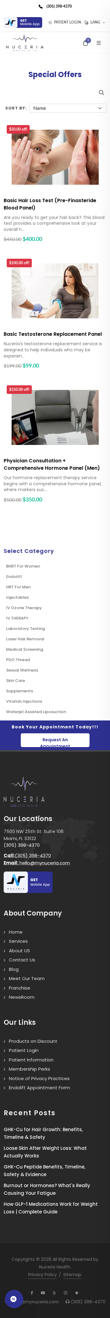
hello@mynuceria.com (37, 863)
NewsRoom (22, 997)
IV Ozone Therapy (24, 608)
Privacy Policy (42, 1275)
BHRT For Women (23, 566)
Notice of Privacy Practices (39, 1078)
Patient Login (67, 22)
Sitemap (72, 1275)
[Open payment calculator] (14, 1299)
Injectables (17, 597)
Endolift (14, 576)
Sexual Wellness (22, 670)
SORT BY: (16, 108)
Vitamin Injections (24, 701)
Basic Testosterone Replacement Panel (53, 334)
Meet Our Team (27, 978)
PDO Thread (18, 660)
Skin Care (15, 680)
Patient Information (31, 1060)
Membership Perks (29, 1069)
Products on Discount (33, 1041)
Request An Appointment (55, 742)
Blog (14, 969)
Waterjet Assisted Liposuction (36, 712)
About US (19, 950)
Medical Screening (24, 649)
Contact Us (22, 960)
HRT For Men (18, 587)
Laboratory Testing (25, 628)
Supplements (19, 691)
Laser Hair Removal (25, 639)
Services (18, 941)
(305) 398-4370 (22, 845)
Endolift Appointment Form (39, 1087)
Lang (95, 22)
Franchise (19, 988)
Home (16, 932)
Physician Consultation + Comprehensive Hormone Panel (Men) (52, 464)
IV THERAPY (17, 618)
